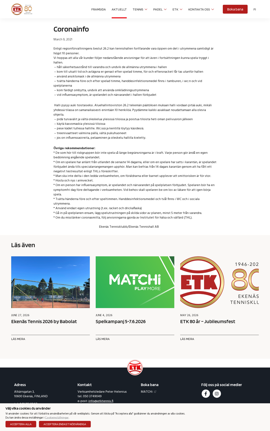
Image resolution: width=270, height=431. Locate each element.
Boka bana (235, 9)
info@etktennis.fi (100, 401)
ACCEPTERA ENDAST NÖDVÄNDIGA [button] (65, 424)
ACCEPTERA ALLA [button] (21, 424)
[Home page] (21, 9)
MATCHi (147, 391)
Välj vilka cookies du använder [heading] (28, 408)
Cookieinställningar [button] (57, 418)
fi (254, 9)
